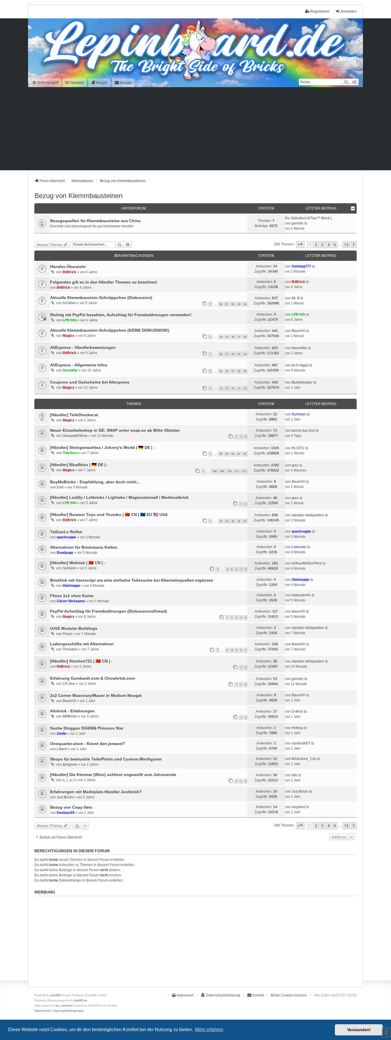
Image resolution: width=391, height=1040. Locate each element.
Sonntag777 (301, 266)
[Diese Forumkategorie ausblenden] (353, 208)
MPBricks (70, 716)
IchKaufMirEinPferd (307, 563)
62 (244, 454)
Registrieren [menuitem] (319, 11)
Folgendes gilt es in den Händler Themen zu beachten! (103, 282)
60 (232, 454)
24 (226, 521)
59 (226, 454)
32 (232, 304)
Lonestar (299, 547)
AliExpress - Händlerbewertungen (83, 347)
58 (220, 454)
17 (238, 337)
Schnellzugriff (47, 83)
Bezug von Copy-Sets (71, 807)
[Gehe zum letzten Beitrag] (314, 266)
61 (238, 454)
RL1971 (298, 448)
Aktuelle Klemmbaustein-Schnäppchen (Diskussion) (101, 297)
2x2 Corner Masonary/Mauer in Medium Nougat (96, 695)
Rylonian (299, 414)
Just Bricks (65, 797)
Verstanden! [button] (359, 1029)
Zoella (61, 734)
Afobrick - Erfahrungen (72, 711)
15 (226, 337)
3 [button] (322, 244)
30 (220, 304)
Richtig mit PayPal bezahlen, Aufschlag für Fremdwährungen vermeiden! (120, 314)
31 (226, 304)
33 (238, 304)
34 (244, 304)
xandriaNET (301, 743)
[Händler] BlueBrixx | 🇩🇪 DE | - (79, 464)
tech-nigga (300, 365)
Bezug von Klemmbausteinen (78, 196)
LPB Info (69, 320)
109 (222, 471)
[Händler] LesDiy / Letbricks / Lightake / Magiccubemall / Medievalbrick (119, 497)
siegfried (298, 807)
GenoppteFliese (75, 436)
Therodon (70, 649)
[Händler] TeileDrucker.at (74, 415)
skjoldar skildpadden (308, 515)
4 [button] (328, 244)
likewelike (299, 348)
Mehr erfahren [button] (209, 1029)
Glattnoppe (71, 586)
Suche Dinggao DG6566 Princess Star (86, 728)
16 (232, 337)
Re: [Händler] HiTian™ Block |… (310, 218)
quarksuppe (66, 537)
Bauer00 (298, 331)
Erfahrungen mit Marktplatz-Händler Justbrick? (96, 791)
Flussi (67, 634)
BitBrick (69, 272)
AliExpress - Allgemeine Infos (78, 365)
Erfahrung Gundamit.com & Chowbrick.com (92, 678)
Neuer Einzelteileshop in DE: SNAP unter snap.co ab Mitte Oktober (115, 430)
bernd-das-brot (303, 431)
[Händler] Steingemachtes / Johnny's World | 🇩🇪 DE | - (102, 447)
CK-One (69, 684)
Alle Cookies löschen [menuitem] (290, 995)
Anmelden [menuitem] (349, 11)
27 (244, 521)
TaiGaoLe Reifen (66, 531)
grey (295, 465)
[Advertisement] (195, 130)
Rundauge (65, 553)
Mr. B (295, 298)
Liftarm (62, 749)
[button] (300, 244)
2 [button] (316, 244)
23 (220, 521)
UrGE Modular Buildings (73, 628)
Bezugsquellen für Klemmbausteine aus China (95, 220)
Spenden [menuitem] (76, 83)
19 (244, 371)
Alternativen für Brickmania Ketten (83, 547)
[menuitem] (99, 82)
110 (229, 471)
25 (232, 521)
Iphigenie (70, 765)
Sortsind (69, 568)
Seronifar (70, 370)
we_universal (63, 1005)
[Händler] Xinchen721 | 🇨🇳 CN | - (81, 661)
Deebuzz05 (66, 813)
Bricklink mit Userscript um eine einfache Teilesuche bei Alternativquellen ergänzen (131, 580)
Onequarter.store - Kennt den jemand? (87, 743)
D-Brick (297, 711)
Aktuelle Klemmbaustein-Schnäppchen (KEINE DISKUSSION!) (109, 330)
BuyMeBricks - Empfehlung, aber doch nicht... (95, 482)
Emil (60, 487)
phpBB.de (80, 1000)
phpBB (55, 995)
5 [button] (335, 244)
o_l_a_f (68, 780)
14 (220, 337)
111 (236, 471)
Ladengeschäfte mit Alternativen (82, 644)
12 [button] (346, 244)
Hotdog (297, 728)
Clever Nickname (71, 601)
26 (238, 521)
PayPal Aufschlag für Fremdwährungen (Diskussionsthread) (108, 611)
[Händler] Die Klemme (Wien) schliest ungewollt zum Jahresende (113, 774)
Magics (68, 336)
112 (244, 471)
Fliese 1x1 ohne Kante (72, 595)
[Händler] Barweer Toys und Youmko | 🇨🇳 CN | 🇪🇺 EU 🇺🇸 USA (109, 514)
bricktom (69, 303)
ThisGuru (70, 453)
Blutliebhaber (302, 382)
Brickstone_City (304, 759)
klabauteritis (301, 595)
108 (214, 471)
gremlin (297, 223)
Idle (294, 775)
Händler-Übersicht (68, 266)
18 (244, 337)
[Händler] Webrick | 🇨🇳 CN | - (77, 562)
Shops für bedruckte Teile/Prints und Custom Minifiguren (106, 759)
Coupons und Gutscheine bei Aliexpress (89, 382)
